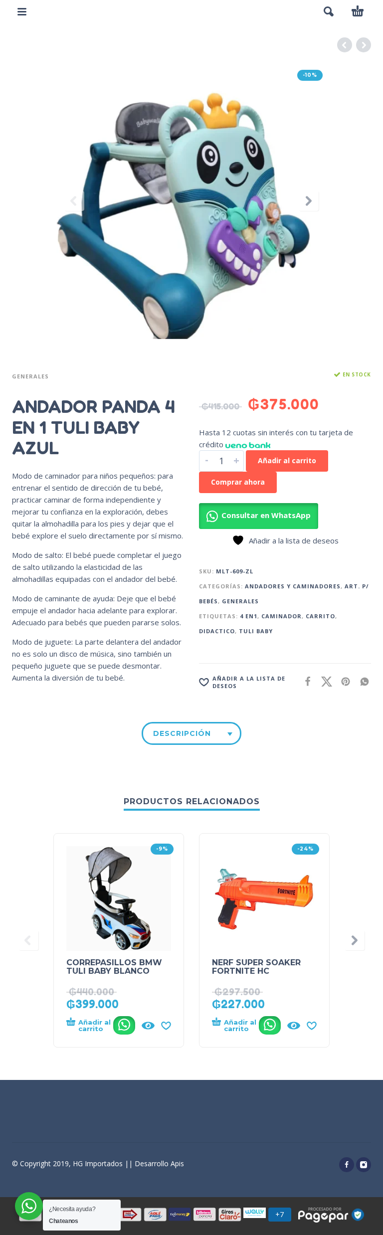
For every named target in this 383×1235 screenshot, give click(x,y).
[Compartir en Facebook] (304, 681)
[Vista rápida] (148, 1026)
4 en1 (248, 616)
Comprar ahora (238, 482)
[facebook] (346, 1164)
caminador (281, 616)
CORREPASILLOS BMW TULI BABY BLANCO (114, 967)
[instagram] (363, 1164)
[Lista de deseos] (166, 1026)
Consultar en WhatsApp (266, 515)
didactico (217, 631)
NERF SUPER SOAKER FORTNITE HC (256, 967)
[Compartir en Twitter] (323, 681)
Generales (30, 376)
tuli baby (256, 631)
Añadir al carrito (287, 460)
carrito (320, 616)
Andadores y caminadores (293, 586)
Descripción (182, 733)
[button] (329, 11)
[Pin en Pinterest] (342, 681)
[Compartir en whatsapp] (361, 681)
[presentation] (74, 201)
